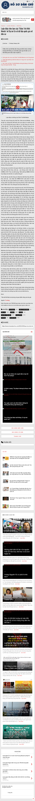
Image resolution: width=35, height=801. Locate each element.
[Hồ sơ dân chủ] (17, 9)
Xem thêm (22, 538)
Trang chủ (3, 25)
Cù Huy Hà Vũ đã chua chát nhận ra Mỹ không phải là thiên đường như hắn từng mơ (16, 712)
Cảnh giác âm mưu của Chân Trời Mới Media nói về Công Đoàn (18, 57)
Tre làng (7, 300)
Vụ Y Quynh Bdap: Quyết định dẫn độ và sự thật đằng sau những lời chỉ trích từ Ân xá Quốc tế (20, 490)
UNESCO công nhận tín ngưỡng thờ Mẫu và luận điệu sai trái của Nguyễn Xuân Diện (17, 689)
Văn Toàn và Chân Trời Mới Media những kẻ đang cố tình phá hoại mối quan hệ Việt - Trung (16, 735)
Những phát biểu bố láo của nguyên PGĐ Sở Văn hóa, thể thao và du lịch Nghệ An (17, 552)
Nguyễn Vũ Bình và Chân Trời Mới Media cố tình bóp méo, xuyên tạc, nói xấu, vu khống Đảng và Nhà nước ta (17, 344)
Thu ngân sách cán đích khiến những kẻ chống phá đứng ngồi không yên (16, 403)
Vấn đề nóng (19, 25)
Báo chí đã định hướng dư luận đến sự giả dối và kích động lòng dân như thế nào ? (17, 620)
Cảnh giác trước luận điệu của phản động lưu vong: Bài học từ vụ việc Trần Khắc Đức (22, 18)
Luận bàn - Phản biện (11, 25)
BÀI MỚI (5, 451)
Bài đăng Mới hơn (17, 428)
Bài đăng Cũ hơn (17, 432)
